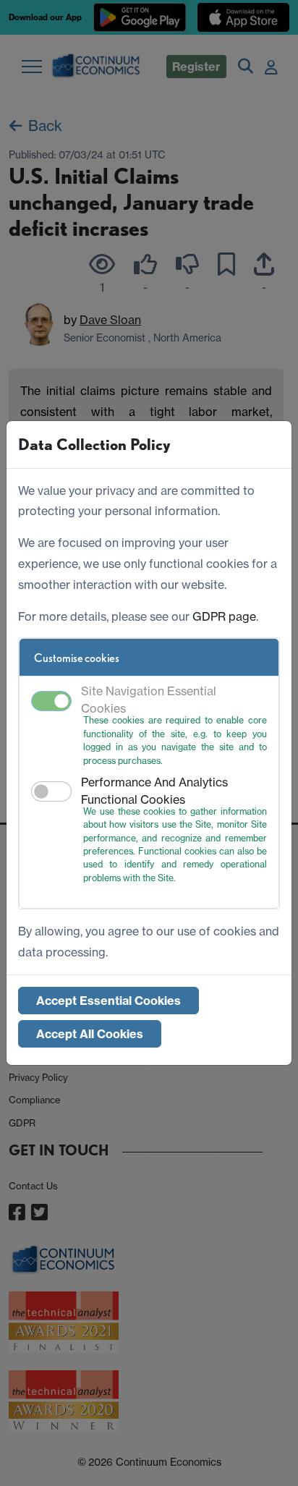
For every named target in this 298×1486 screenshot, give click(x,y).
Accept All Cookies (89, 1034)
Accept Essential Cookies (108, 1000)
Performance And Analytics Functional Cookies (154, 790)
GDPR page (224, 616)
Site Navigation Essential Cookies (148, 699)
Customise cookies (76, 658)
